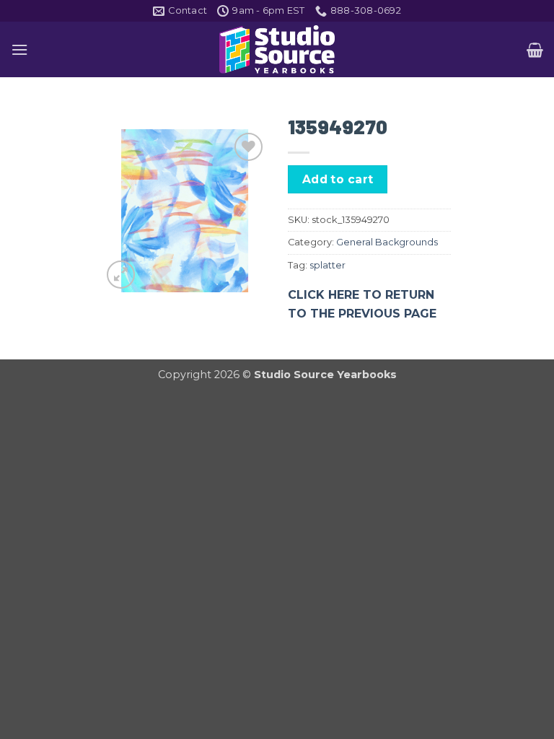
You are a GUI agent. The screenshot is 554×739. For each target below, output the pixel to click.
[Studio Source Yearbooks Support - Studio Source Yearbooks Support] (277, 49)
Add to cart (338, 179)
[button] (19, 49)
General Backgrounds (387, 242)
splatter (327, 265)
